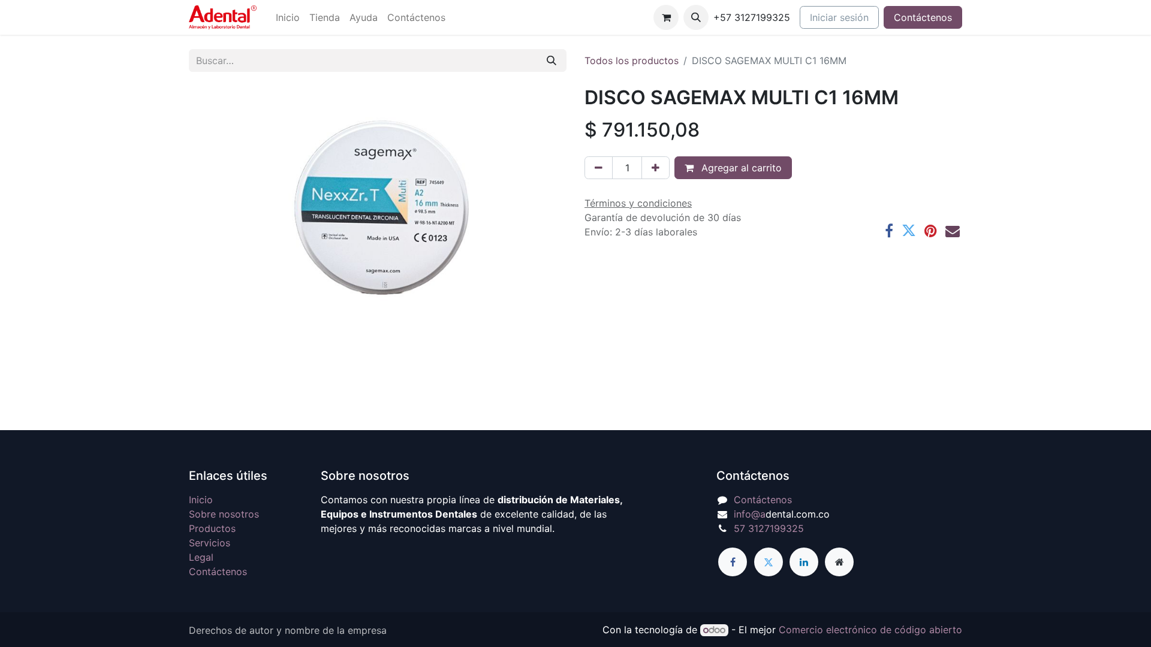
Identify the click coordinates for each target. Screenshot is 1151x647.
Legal (201, 557)
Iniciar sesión (839, 17)
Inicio (201, 500)
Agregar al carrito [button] (740, 168)
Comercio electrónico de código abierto (870, 630)
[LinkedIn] (804, 562)
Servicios (209, 543)
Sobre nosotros (224, 514)
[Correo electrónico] (952, 230)
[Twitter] (909, 230)
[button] (696, 17)
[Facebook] (889, 230)
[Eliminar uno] (598, 167)
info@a (750, 514)
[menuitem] (288, 17)
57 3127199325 (769, 528)
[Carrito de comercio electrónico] (666, 17)
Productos (212, 528)
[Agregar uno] (655, 167)
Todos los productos (631, 60)
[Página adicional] (839, 562)
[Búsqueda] (552, 60)
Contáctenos (923, 17)
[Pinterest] (930, 230)
